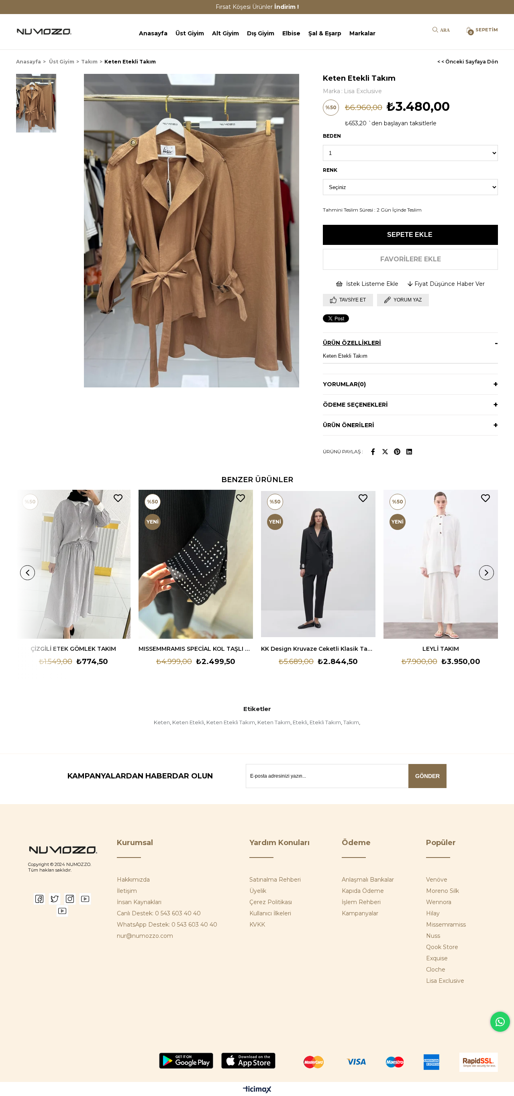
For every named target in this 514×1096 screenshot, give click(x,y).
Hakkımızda (133, 879)
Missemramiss (446, 924)
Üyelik (257, 890)
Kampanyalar (360, 913)
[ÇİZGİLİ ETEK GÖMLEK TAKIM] (73, 564)
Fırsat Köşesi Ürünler (257, 6)
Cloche (435, 969)
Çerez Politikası (270, 902)
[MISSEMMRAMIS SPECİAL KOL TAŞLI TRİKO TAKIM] (196, 564)
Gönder (427, 776)
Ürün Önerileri (348, 425)
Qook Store (442, 947)
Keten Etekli (188, 722)
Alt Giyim (225, 33)
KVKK (257, 924)
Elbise (291, 33)
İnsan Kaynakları (139, 902)
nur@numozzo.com (145, 935)
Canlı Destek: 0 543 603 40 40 (159, 913)
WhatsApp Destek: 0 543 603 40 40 (167, 924)
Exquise (437, 958)
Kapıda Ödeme (363, 890)
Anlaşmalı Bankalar (368, 879)
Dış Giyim (260, 33)
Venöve (436, 879)
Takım (351, 722)
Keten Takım (273, 722)
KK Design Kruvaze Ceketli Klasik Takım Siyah (318, 648)
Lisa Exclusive (445, 980)
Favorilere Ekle (118, 498)
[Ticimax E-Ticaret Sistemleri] (257, 1090)
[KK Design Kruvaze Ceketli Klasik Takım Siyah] (318, 564)
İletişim (127, 890)
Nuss (433, 935)
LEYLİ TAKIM (440, 648)
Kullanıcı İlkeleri (270, 913)
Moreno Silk (442, 890)
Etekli (300, 722)
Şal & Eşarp (324, 33)
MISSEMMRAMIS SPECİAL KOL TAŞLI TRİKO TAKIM (196, 648)
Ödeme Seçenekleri (355, 404)
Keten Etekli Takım (230, 722)
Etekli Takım (325, 722)
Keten (162, 722)
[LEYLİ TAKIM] (440, 564)
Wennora (438, 902)
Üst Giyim (189, 33)
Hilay (433, 913)
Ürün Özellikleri (352, 342)
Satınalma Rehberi (275, 879)
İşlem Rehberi (361, 902)
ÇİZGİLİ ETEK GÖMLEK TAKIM (73, 648)
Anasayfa (153, 33)
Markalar (362, 33)
